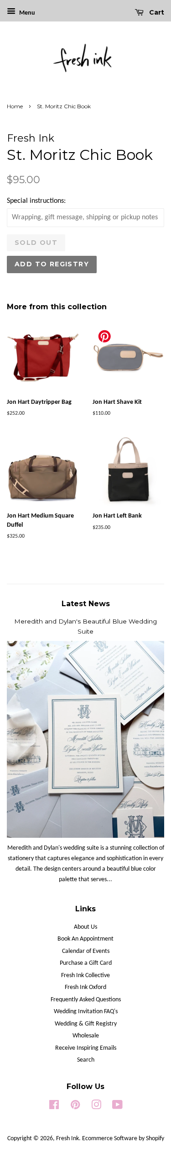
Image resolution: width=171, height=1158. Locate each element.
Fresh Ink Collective (85, 975)
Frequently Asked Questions (86, 1000)
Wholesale (86, 1036)
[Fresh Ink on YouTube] (117, 1107)
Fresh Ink (67, 1139)
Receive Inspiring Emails (85, 1048)
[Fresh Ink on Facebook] (54, 1107)
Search (85, 1060)
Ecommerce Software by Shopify (123, 1139)
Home (15, 106)
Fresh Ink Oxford (85, 987)
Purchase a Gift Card (86, 963)
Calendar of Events (85, 951)
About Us (85, 927)
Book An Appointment (85, 939)
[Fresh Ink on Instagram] (96, 1107)
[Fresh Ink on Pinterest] (75, 1107)
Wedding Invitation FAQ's (86, 1012)
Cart (155, 12)
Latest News (86, 603)
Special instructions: (36, 201)
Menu (26, 13)
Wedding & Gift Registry (86, 1024)
